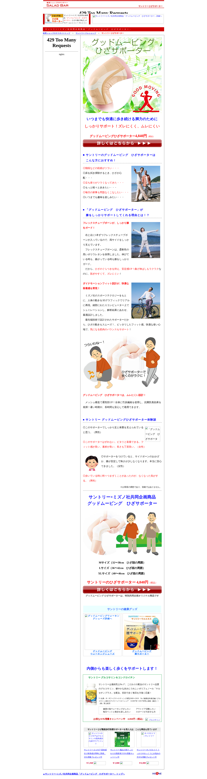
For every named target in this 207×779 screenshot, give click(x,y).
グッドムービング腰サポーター (142, 652)
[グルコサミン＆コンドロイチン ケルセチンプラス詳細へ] (152, 719)
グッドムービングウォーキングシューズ (102, 652)
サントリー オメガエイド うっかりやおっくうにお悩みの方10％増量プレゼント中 (148, 753)
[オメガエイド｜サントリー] (148, 746)
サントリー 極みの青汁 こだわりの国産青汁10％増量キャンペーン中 (122, 753)
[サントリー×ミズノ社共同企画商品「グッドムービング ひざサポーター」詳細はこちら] (122, 143)
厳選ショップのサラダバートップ (56, 33)
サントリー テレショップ (86, 33)
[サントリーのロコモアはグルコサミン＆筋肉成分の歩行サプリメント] (96, 746)
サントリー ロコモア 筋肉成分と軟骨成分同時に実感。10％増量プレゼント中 (95, 753)
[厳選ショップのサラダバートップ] (56, 8)
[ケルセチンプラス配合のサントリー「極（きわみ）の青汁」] (122, 746)
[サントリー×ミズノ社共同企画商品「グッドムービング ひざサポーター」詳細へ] (128, 23)
